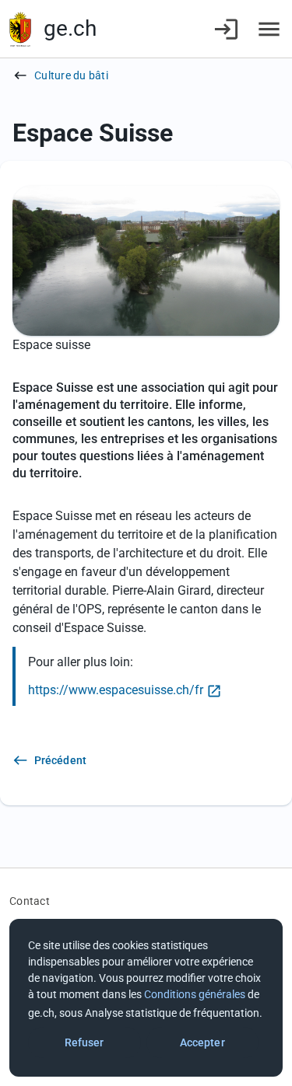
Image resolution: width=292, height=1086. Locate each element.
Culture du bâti (71, 75)
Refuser (84, 1042)
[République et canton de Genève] (20, 29)
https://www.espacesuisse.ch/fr (115, 690)
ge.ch (70, 28)
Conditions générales (194, 994)
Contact (29, 901)
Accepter (202, 1042)
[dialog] (146, 998)
